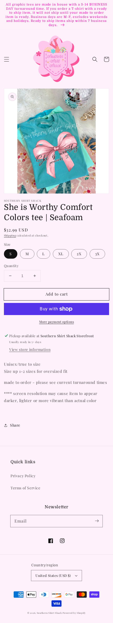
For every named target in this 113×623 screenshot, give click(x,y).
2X (79, 253)
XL (60, 253)
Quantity (11, 265)
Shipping (10, 235)
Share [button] (15, 425)
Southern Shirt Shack (49, 612)
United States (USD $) (53, 575)
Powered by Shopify (74, 612)
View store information (29, 349)
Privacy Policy (23, 475)
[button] (6, 59)
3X (97, 253)
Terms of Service (25, 487)
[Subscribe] (96, 521)
